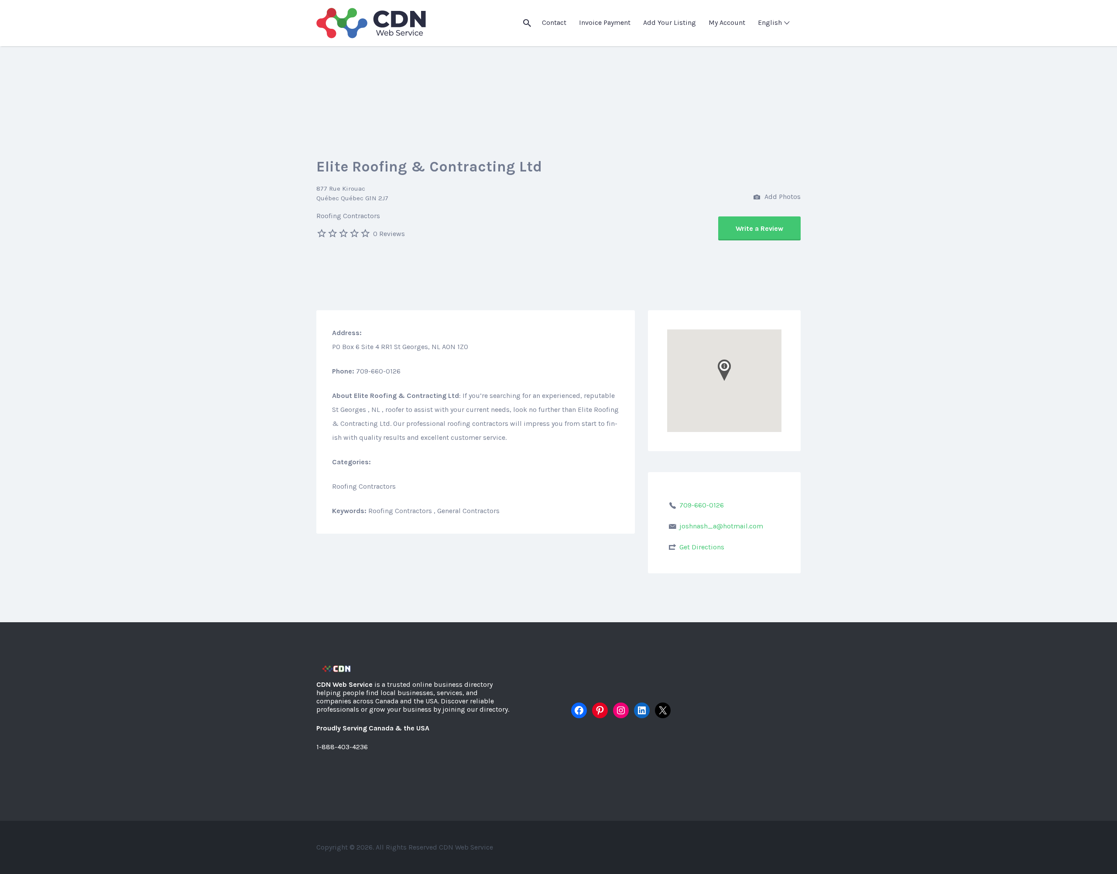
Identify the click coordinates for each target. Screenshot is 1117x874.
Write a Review (759, 228)
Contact (554, 22)
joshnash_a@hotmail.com (721, 526)
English (770, 22)
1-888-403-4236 (342, 747)
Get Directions (701, 547)
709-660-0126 (701, 505)
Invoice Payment (604, 22)
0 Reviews (389, 234)
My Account (727, 22)
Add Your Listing (669, 22)
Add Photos (782, 196)
